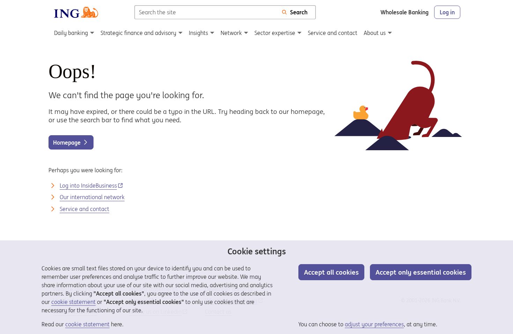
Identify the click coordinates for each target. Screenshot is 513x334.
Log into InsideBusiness (88, 185)
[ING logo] (76, 12)
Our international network (92, 197)
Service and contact (84, 208)
